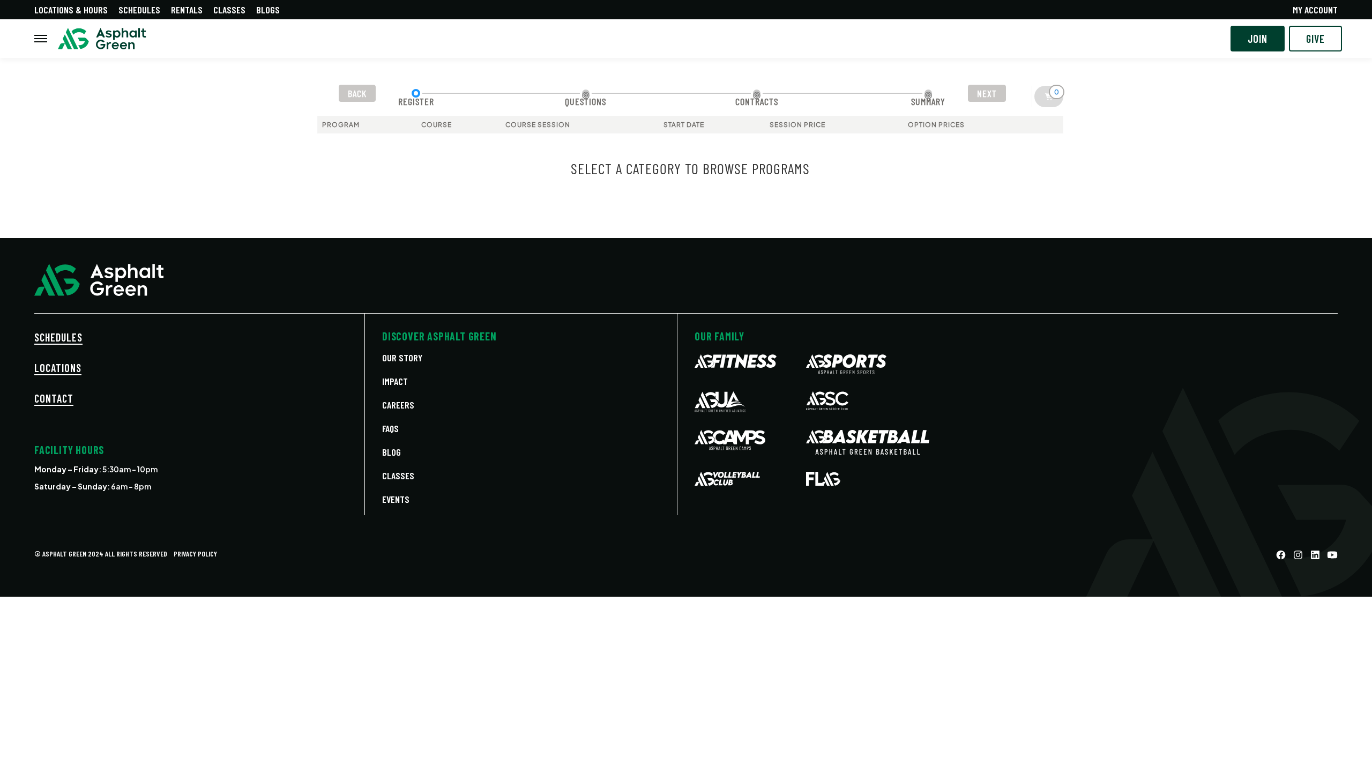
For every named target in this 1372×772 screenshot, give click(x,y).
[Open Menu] (40, 38)
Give (1315, 38)
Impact (395, 381)
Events (395, 499)
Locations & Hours (71, 10)
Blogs (268, 10)
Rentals (187, 10)
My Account (1315, 10)
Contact (53, 398)
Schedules (139, 10)
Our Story (402, 357)
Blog (391, 452)
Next (987, 93)
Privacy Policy (195, 553)
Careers (398, 405)
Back (357, 93)
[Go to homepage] (102, 39)
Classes (229, 10)
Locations (57, 367)
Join (1257, 38)
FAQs (390, 428)
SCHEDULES (58, 337)
